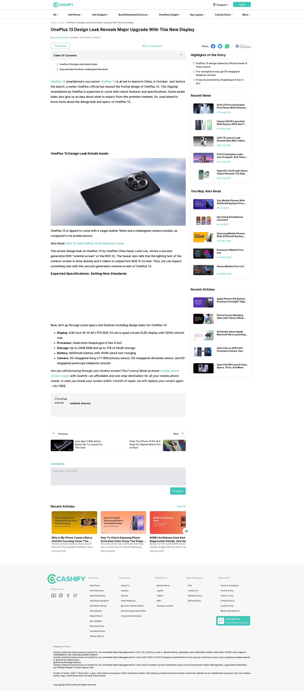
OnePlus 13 (108, 81)
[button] (242, 4)
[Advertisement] (118, 129)
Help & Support (194, 577)
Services (93, 577)
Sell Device (161, 577)
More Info (224, 577)
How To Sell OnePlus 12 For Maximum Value (95, 243)
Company (124, 577)
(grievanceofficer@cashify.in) (67, 662)
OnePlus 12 (58, 81)
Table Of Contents (65, 55)
